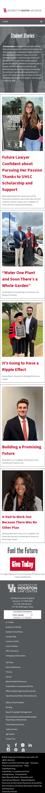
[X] (8, 746)
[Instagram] (8, 750)
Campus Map (11, 636)
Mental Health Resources (16, 681)
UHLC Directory (12, 651)
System (10, 734)
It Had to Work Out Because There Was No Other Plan (19, 522)
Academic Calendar (13, 627)
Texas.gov (34, 763)
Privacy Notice (21, 774)
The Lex (9, 672)
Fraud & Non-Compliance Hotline (19, 686)
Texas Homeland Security (12, 765)
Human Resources (13, 667)
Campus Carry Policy (14, 632)
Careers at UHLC (12, 641)
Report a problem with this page (15, 763)
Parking (9, 707)
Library (9, 676)
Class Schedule (12, 646)
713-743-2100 (19, 604)
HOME (5, 21)
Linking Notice (8, 774)
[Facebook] (16, 746)
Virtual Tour (10, 739)
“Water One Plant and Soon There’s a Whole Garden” (20, 279)
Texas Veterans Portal (15, 724)
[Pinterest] (15, 750)
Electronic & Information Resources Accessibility (22, 783)
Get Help (9, 662)
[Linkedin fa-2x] (30, 746)
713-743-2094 (17, 607)
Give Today (22, 564)
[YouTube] (23, 750)
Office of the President (15, 702)
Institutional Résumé (11, 780)
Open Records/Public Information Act (21, 696)
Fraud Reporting (8, 768)
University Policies (9, 791)
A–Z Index (10, 622)
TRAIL (26, 765)
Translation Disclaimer (22, 611)
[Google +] (22, 746)
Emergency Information (16, 655)
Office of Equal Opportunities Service (21, 691)
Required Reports (28, 780)
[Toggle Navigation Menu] (41, 21)
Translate (28, 618)
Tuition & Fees (11, 729)
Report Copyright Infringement (19, 712)
